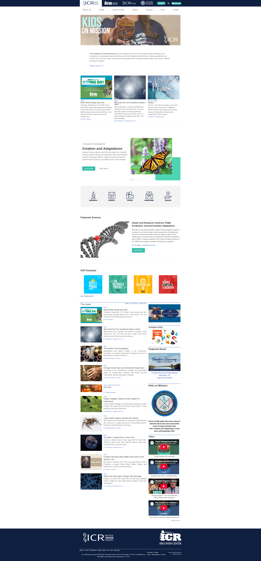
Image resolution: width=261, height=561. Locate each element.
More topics (104, 170)
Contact (163, 554)
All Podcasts (87, 296)
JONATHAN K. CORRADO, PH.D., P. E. (115, 339)
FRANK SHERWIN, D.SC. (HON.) (113, 358)
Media (135, 10)
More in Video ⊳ (175, 520)
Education (117, 550)
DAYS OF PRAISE (152, 100)
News (101, 10)
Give (163, 10)
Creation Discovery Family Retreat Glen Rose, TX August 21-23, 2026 (164, 375)
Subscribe (177, 3)
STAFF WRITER (109, 319)
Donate (161, 3)
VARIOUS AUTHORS (111, 392)
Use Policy (150, 552)
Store (176, 10)
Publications (118, 10)
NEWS (82, 100)
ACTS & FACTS (134, 303)
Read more (138, 250)
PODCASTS (143, 303)
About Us (87, 10)
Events (149, 10)
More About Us (96, 66)
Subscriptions (156, 554)
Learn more (89, 170)
